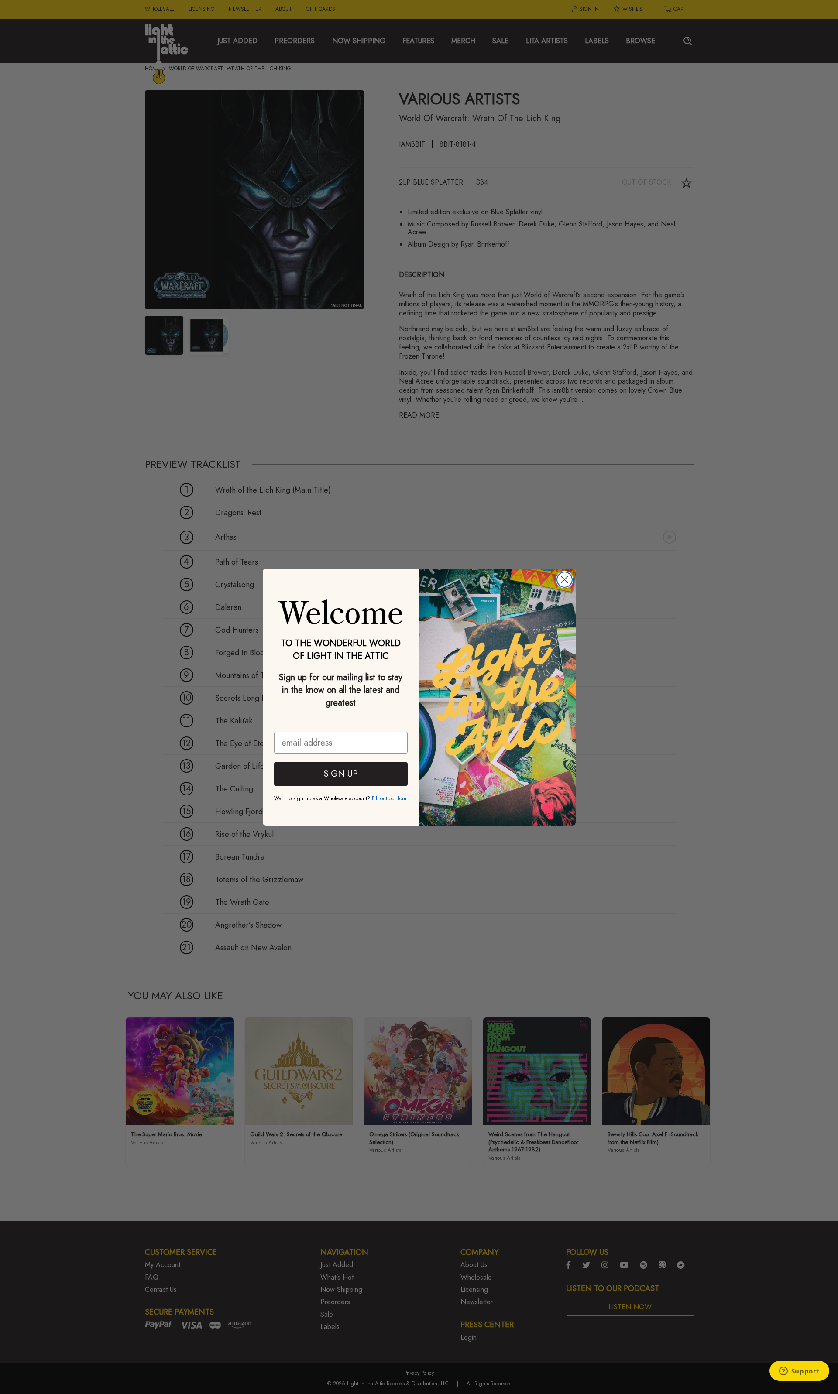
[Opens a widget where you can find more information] (799, 1372)
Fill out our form (390, 798)
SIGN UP (340, 773)
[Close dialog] (564, 579)
